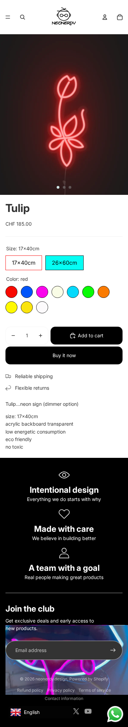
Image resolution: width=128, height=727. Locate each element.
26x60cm (64, 260)
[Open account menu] (104, 17)
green (88, 292)
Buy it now (64, 355)
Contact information (64, 698)
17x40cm (23, 260)
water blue (73, 292)
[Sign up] (112, 650)
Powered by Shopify (88, 678)
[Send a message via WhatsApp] (115, 714)
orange (104, 292)
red (11, 292)
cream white (57, 292)
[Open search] (22, 17)
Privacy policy (61, 690)
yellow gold (27, 307)
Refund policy (30, 690)
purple (42, 292)
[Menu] (8, 17)
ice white (42, 307)
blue (27, 292)
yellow (11, 307)
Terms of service (95, 690)
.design (51, 678)
